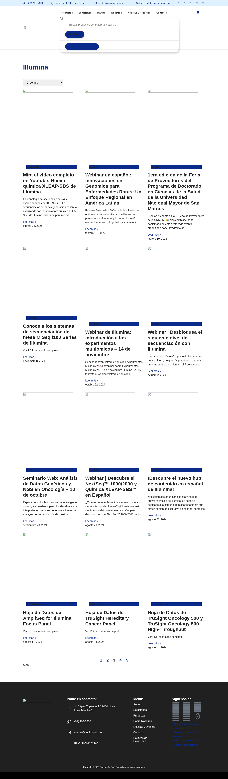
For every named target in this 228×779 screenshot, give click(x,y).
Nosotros (116, 12)
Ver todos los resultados (82, 46)
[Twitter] (176, 716)
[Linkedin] (197, 707)
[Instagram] (187, 716)
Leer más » (29, 221)
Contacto (161, 12)
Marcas (101, 12)
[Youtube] (187, 707)
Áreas (136, 704)
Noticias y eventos (144, 726)
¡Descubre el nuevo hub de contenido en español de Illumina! (175, 484)
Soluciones (85, 12)
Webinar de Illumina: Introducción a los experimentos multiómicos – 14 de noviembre (108, 343)
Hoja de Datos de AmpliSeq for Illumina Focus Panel (47, 618)
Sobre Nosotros (142, 721)
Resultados (74, 34)
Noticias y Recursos (139, 12)
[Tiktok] (197, 716)
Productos (67, 12)
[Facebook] (176, 707)
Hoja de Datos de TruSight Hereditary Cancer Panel (107, 618)
